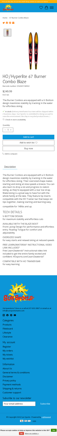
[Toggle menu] (51, 7)
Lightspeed (46, 417)
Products (7, 324)
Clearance (7, 336)
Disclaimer (8, 376)
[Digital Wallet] (27, 421)
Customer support (12, 392)
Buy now (28, 148)
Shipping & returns (12, 388)
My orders (8, 350)
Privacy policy (9, 380)
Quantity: (6, 125)
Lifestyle (7, 332)
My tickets (8, 354)
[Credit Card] (21, 421)
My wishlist (8, 358)
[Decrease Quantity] (5, 130)
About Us (7, 368)
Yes (53, 430)
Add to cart (28, 137)
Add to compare (11, 154)
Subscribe (45, 403)
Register (7, 346)
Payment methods (12, 384)
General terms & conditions (16, 372)
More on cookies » (32, 434)
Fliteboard (8, 328)
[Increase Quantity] (10, 130)
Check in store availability (15, 119)
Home (5, 18)
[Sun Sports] (8, 7)
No (21, 434)
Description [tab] (10, 166)
